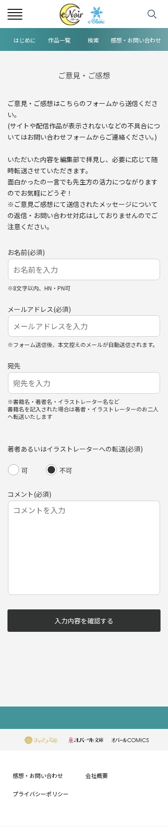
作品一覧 (59, 40)
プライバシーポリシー (41, 794)
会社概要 (96, 775)
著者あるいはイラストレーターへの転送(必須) (75, 448)
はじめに (25, 40)
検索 (93, 40)
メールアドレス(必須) (39, 309)
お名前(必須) (26, 252)
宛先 (14, 365)
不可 (65, 470)
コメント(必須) (29, 494)
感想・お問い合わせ (136, 40)
